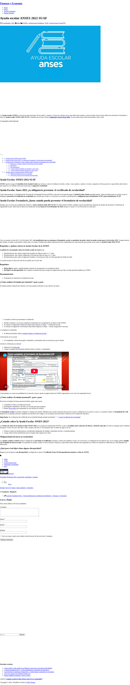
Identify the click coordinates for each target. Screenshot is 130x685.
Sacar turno (12, 408)
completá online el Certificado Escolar (34, 333)
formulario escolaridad (11, 464)
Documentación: (15, 167)
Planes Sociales (9, 13)
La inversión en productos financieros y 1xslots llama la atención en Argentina (29, 672)
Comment (3, 507)
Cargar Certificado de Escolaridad (69, 417)
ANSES (25, 23)
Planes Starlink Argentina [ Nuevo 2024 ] (17, 675)
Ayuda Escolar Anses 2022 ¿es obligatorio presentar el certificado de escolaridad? (28, 160)
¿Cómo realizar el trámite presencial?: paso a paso (24, 170)
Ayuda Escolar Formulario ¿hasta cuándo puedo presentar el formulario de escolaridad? (30, 162)
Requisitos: (13, 165)
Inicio (6, 8)
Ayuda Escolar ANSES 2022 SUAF (15, 158)
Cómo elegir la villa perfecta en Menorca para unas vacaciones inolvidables (28, 668)
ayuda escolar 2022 (10, 463)
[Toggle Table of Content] (1, 155)
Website (2, 530)
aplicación (16, 347)
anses (6, 459)
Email (2, 525)
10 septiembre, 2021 (8, 23)
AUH (46, 23)
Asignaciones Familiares (36, 23)
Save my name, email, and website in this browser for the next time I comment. (27, 536)
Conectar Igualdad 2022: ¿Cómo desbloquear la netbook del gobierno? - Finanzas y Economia (36, 496)
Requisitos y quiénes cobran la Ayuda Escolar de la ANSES (26, 164)
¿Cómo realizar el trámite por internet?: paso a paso (24, 168)
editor (18, 23)
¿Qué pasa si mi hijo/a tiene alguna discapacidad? (24, 175)
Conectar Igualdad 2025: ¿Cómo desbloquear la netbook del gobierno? (26, 670)
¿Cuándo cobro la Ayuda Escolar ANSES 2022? (19, 172)
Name (2, 519)
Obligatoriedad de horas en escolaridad (21, 174)
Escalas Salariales (9, 11)
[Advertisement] (65, 98)
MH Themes (31, 682)
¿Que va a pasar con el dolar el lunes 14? (17, 674)
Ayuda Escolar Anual (56, 23)
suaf (5, 466)
